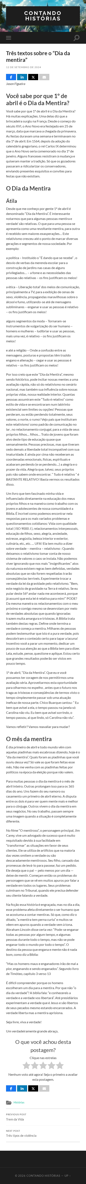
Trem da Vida (16, 1117)
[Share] (11, 77)
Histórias (19, 1102)
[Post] (33, 77)
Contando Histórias (43, 16)
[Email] (44, 77)
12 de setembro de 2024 (23, 67)
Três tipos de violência (21, 1134)
